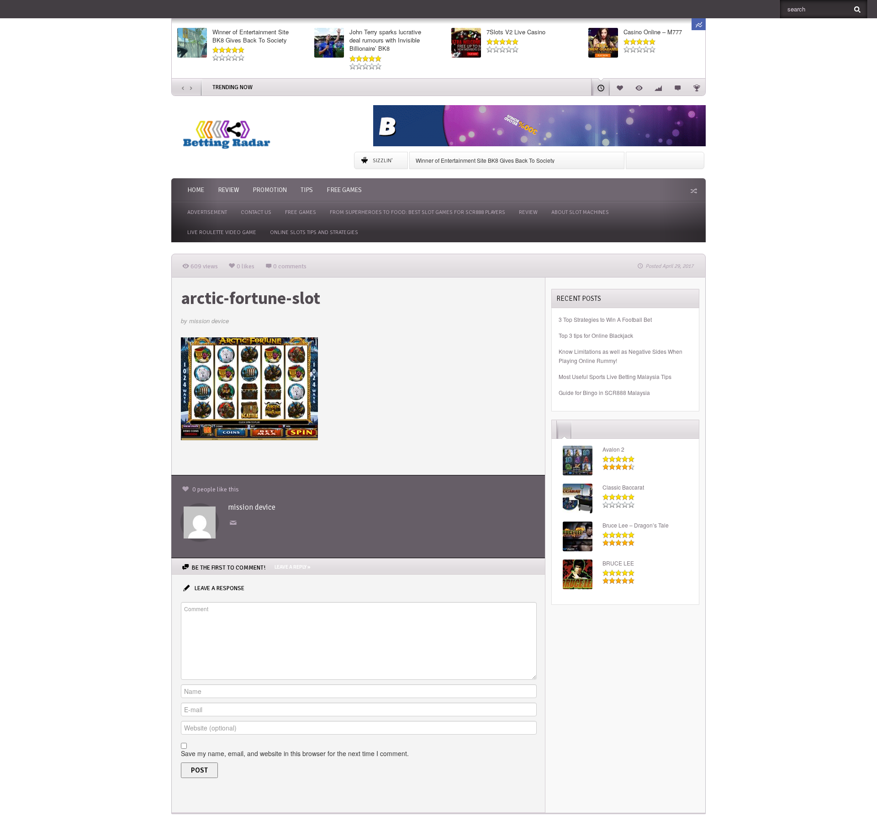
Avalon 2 (613, 449)
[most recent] (600, 87)
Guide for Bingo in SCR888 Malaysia (604, 392)
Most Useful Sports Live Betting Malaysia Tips (615, 376)
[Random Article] (693, 190)
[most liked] (619, 87)
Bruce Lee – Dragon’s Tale (635, 525)
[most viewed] (639, 87)
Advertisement (207, 212)
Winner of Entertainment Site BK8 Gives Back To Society (250, 36)
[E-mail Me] (235, 523)
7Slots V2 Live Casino (515, 32)
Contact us (256, 212)
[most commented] (677, 87)
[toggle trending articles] (699, 24)
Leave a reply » (292, 567)
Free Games (344, 190)
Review (228, 190)
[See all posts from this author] (200, 522)
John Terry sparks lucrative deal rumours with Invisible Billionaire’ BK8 (385, 40)
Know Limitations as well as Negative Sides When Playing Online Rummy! (620, 355)
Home (195, 190)
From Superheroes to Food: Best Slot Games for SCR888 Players (417, 212)
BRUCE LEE (618, 563)
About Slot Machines (580, 212)
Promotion (270, 190)
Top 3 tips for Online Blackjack (596, 335)
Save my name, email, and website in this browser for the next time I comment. (295, 753)
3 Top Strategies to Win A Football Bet (605, 319)
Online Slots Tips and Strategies (314, 232)
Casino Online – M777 (652, 32)
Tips (307, 190)
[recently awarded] (696, 87)
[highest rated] (658, 87)
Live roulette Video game (221, 232)
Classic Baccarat (623, 487)
